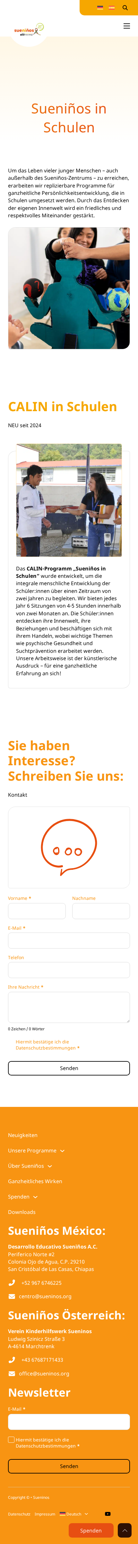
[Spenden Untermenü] (35, 1197)
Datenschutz (19, 1514)
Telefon (16, 957)
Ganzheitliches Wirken (35, 1181)
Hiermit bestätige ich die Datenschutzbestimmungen (48, 1045)
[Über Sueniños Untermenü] (49, 1166)
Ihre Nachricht (26, 987)
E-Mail (17, 928)
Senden (69, 1068)
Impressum (45, 1514)
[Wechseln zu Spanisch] (112, 8)
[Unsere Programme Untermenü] (62, 1150)
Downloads (22, 1212)
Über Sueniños (26, 1165)
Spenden (19, 1196)
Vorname (19, 898)
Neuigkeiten (23, 1135)
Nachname (84, 898)
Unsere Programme (32, 1150)
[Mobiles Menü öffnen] (127, 26)
